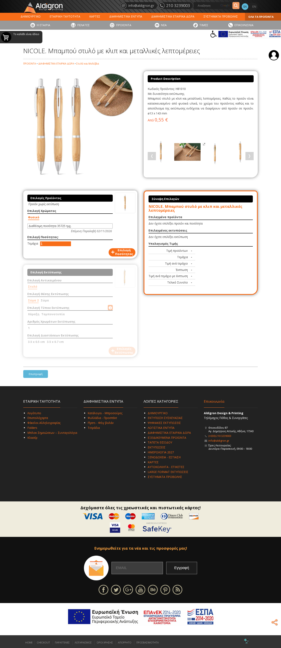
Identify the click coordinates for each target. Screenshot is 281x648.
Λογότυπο (34, 413)
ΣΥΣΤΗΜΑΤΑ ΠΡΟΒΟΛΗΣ (220, 16)
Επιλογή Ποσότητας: (43, 237)
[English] (254, 6)
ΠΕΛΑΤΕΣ (83, 25)
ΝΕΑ (164, 25)
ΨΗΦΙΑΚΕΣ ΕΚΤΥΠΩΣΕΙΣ (164, 423)
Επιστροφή (36, 374)
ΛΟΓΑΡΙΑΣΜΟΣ (83, 642)
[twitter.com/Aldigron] (116, 589)
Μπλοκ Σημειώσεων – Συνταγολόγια (52, 433)
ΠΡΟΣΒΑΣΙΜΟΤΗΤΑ (147, 642)
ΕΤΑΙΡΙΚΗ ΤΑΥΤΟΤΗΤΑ (65, 16)
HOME (29, 642)
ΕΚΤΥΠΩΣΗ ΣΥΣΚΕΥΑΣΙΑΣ (165, 418)
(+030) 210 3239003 (219, 436)
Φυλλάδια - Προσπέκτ (102, 418)
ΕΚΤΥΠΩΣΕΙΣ (156, 447)
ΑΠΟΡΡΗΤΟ (124, 642)
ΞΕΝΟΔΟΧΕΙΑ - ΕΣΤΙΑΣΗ (164, 457)
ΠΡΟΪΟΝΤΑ (123, 25)
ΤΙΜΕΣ (203, 25)
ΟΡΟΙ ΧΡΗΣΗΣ (105, 642)
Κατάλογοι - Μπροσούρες (105, 413)
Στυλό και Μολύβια (87, 63)
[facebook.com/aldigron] (103, 589)
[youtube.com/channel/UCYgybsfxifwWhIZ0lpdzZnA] (140, 589)
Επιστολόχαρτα (37, 418)
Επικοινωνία (214, 401)
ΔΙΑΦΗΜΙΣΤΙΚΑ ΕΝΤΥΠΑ (125, 16)
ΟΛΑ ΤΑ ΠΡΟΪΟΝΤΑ (261, 17)
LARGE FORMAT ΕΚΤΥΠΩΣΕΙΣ (168, 472)
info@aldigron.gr (218, 440)
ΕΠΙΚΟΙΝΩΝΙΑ (243, 25)
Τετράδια (94, 428)
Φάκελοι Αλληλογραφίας (43, 423)
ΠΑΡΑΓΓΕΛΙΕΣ (62, 642)
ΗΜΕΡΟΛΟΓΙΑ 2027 (161, 452)
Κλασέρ (32, 438)
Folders (32, 428)
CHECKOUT (43, 642)
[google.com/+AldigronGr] (128, 589)
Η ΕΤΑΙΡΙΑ (43, 25)
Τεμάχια (32, 243)
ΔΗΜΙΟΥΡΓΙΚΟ (31, 16)
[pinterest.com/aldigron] (165, 589)
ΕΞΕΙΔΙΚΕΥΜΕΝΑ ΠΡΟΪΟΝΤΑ (167, 438)
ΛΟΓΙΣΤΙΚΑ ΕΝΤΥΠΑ (161, 428)
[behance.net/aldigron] (153, 589)
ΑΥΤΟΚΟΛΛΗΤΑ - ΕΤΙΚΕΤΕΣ (166, 467)
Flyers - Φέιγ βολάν (101, 423)
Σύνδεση (274, 55)
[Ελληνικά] (245, 6)
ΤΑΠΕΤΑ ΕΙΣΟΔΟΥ (160, 442)
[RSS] (177, 589)
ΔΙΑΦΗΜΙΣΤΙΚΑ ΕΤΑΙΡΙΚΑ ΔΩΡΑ (172, 16)
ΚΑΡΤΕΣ (94, 16)
